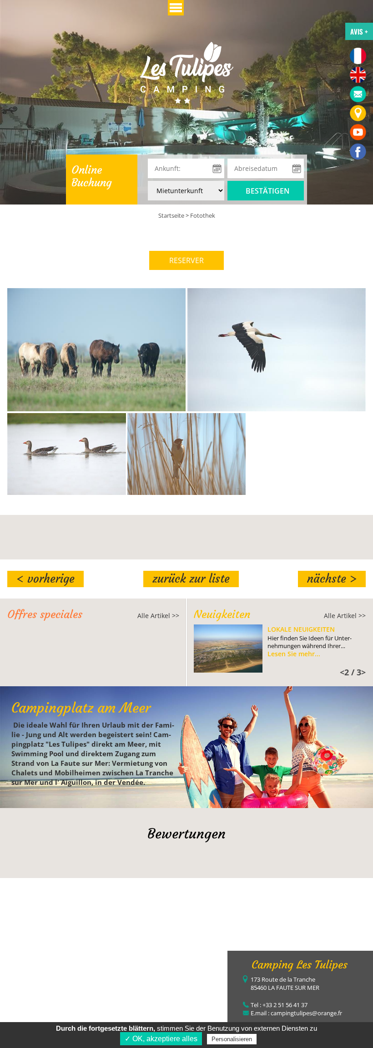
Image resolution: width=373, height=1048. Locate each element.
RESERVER (186, 260)
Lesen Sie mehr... (293, 654)
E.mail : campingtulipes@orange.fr (296, 1013)
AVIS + (359, 31)
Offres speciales (44, 614)
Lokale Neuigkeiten (301, 629)
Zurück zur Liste (191, 579)
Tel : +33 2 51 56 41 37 (279, 1005)
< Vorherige (45, 579)
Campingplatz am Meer (81, 707)
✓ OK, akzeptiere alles (161, 1039)
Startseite (171, 215)
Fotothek (202, 215)
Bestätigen (268, 191)
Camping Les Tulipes (300, 965)
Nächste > (332, 579)
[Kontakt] (358, 94)
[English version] (358, 75)
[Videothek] (358, 132)
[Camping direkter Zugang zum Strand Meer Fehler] (358, 113)
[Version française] (358, 56)
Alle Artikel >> (158, 615)
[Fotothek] (186, 72)
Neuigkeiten (222, 614)
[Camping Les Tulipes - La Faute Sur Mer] (358, 151)
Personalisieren (232, 1039)
